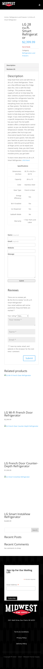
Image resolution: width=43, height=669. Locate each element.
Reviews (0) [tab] (11, 69)
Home (6, 17)
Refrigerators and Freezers (18, 17)
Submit (21, 281)
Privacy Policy (21, 638)
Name (13, 235)
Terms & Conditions (21, 632)
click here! (26, 160)
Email (13, 241)
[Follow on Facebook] (21, 623)
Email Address (13, 584)
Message (11, 254)
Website (11, 248)
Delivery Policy (21, 644)
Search (34, 530)
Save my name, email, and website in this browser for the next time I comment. (21, 349)
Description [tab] (11, 65)
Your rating (12, 316)
